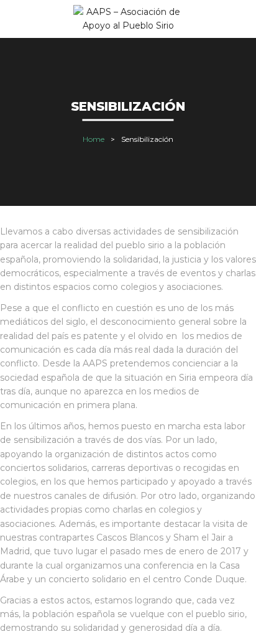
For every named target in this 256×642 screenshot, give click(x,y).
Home (93, 139)
